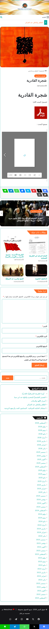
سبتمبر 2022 (41, 594)
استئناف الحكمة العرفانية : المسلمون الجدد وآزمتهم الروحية (25, 408)
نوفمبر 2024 (41, 499)
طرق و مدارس (33, 71)
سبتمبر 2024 (41, 507)
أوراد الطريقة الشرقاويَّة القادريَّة (34, 394)
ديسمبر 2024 (41, 496)
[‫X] (38, 191)
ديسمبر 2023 (41, 540)
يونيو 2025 (42, 474)
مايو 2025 (42, 478)
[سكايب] (27, 191)
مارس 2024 (41, 529)
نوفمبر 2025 (41, 456)
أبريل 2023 (41, 569)
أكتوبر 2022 (41, 591)
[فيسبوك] (44, 191)
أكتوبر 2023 (41, 547)
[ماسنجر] (21, 191)
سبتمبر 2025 (41, 463)
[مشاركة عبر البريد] (44, 195)
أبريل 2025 (42, 481)
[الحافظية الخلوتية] (36, 270)
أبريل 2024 (41, 525)
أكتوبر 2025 (41, 459)
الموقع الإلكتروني (41, 346)
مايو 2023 (42, 565)
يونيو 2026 (42, 430)
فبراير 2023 (41, 576)
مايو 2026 (42, 434)
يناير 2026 (42, 448)
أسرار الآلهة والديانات (38, 401)
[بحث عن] (1, 17)
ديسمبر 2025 (41, 452)
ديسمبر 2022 (41, 583)
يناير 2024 (42, 536)
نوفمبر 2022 (41, 587)
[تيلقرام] (10, 191)
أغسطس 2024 (40, 510)
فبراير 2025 (41, 489)
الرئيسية (42, 71)
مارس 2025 (41, 485)
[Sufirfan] (24, 7)
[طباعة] (38, 195)
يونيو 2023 (42, 561)
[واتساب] (16, 191)
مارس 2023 (41, 572)
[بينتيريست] (33, 191)
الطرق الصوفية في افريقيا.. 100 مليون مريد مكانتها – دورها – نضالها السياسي (25, 219)
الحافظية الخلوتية (41, 279)
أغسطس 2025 (40, 467)
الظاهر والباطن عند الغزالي (34, 22)
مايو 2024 (42, 521)
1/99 (10, 175)
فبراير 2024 (41, 532)
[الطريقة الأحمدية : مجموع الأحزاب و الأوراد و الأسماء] (13, 244)
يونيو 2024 (42, 518)
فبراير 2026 (41, 445)
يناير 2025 (42, 492)
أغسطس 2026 (40, 423)
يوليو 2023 (42, 558)
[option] (24, 213)
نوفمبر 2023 (41, 543)
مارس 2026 (41, 441)
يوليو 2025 (42, 470)
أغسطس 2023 (40, 554)
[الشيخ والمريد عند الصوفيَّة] (13, 270)
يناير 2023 (42, 580)
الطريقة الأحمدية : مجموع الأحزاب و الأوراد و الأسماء (14, 255)
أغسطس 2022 (40, 598)
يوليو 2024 (42, 514)
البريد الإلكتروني (41, 336)
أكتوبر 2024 (41, 503)
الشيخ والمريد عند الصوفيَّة (14, 279)
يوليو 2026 (42, 427)
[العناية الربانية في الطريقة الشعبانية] (36, 245)
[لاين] (4, 191)
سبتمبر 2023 (41, 550)
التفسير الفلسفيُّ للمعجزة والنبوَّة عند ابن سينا (30, 397)
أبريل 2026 (41, 437)
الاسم (44, 326)
